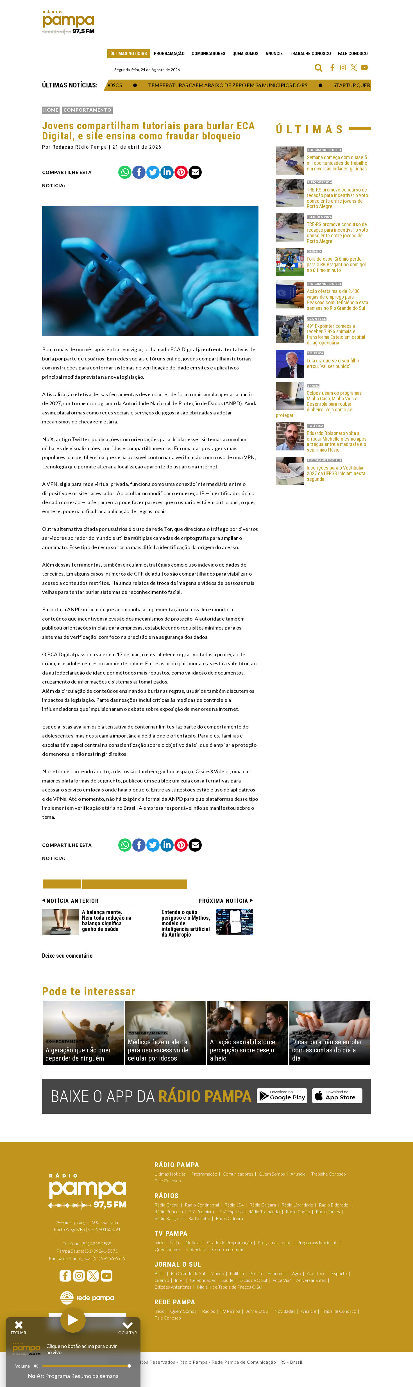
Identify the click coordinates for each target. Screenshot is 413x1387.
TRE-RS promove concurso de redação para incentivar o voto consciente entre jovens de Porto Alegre (337, 198)
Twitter (354, 67)
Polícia (255, 1273)
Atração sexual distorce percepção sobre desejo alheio (242, 1050)
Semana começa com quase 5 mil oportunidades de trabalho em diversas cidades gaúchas (337, 163)
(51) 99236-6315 (108, 1258)
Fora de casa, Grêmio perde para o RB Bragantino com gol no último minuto (336, 264)
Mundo (217, 1273)
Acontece (316, 1273)
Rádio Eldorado (333, 1204)
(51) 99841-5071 (101, 1250)
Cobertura (196, 1249)
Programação (169, 53)
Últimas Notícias (128, 53)
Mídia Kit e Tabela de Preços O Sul (229, 1286)
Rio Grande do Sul (188, 1273)
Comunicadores (208, 53)
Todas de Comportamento (134, 884)
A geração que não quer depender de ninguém (78, 1054)
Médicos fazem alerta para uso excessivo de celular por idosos (158, 1050)
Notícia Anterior (73, 900)
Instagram (343, 67)
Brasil (160, 1273)
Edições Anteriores (173, 1286)
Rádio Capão (298, 1211)
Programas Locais (275, 1242)
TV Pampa (230, 1311)
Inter (179, 1280)
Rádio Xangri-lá (169, 1218)
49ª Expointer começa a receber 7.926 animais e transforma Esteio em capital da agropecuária (336, 334)
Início (160, 1242)
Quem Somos (245, 53)
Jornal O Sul (257, 1311)
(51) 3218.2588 (96, 1243)
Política (237, 1273)
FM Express (231, 1211)
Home (50, 109)
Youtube (364, 67)
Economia (277, 1273)
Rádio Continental (202, 1204)
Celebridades (203, 1280)
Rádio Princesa (169, 1211)
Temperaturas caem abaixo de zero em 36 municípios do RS (205, 85)
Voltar (63, 884)
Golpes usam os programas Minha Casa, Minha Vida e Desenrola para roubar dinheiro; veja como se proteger (319, 404)
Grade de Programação (229, 1242)
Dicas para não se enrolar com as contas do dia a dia (327, 1050)
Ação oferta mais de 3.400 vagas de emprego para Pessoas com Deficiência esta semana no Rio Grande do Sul (337, 299)
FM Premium (201, 1211)
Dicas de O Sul (253, 1280)
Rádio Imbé (199, 1218)
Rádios (208, 1311)
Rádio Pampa (68, 22)
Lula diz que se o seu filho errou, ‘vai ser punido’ (333, 363)
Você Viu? (282, 1280)
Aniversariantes (311, 1280)
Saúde (227, 1280)
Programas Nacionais (317, 1242)
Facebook (332, 67)
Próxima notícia (223, 900)
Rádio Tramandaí (264, 1211)
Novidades (284, 1311)
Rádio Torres (328, 1211)
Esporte (339, 1273)
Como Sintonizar (228, 1249)
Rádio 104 (234, 1204)
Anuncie (274, 53)
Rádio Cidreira (229, 1218)
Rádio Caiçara (262, 1204)
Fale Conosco (353, 53)
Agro (296, 1273)
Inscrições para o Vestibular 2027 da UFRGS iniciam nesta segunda (336, 473)
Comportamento (87, 109)
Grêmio (162, 1280)
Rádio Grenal (167, 1204)
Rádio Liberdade (297, 1204)
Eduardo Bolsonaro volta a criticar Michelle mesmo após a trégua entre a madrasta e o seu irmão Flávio (337, 441)
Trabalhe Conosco (310, 53)
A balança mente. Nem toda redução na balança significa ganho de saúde (106, 920)
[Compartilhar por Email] (195, 172)
